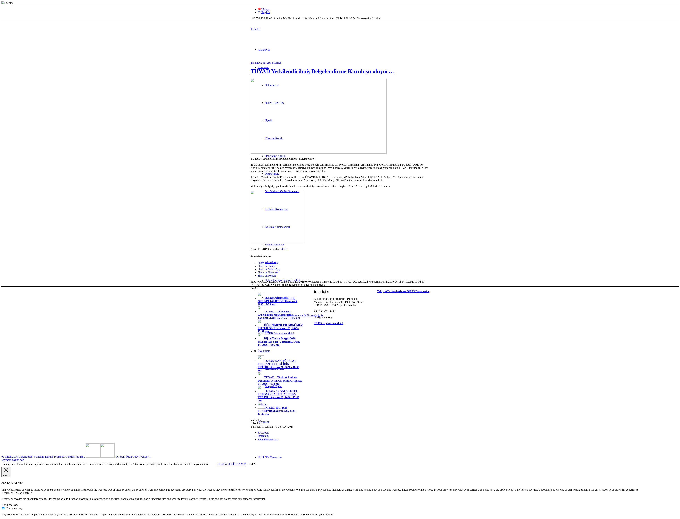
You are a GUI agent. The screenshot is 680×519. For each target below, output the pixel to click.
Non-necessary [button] (9, 504)
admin (283, 248)
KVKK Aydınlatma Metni (328, 323)
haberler (276, 62)
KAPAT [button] (252, 463)
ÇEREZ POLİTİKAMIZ (232, 463)
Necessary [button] (7, 492)
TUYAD (255, 28)
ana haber (256, 62)
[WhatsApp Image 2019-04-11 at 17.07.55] (319, 152)
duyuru (267, 62)
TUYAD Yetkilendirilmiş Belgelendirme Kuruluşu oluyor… (322, 71)
